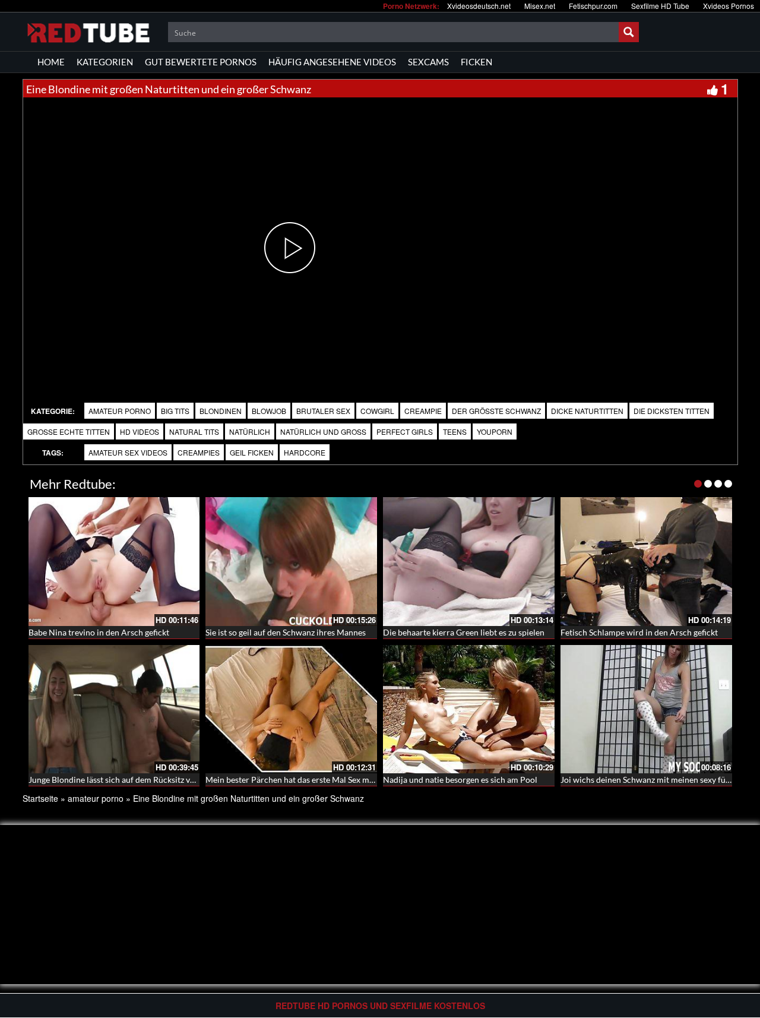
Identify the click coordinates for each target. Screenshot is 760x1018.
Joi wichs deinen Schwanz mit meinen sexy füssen (651, 779)
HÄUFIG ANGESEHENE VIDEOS (332, 61)
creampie (423, 411)
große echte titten (68, 431)
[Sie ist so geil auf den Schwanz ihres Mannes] (291, 561)
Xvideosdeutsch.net (479, 5)
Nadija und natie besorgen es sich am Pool (460, 779)
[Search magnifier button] (629, 32)
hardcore (304, 452)
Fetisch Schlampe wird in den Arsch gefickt (639, 632)
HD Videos (139, 431)
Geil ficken (252, 452)
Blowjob (269, 411)
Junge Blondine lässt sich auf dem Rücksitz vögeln (119, 779)
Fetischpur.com (593, 5)
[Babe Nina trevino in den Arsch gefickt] (114, 561)
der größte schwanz (496, 411)
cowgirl (377, 411)
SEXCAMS (428, 61)
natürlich (249, 431)
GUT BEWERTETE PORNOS (200, 61)
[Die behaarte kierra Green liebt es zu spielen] (469, 561)
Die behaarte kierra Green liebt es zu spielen (463, 632)
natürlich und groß (323, 431)
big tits (175, 411)
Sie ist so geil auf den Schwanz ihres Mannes (285, 632)
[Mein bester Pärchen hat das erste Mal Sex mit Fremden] (291, 709)
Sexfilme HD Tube (660, 5)
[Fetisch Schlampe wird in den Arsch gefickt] (646, 561)
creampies (199, 452)
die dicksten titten (672, 411)
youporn (494, 431)
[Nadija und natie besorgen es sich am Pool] (469, 709)
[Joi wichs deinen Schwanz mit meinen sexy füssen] (646, 709)
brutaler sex (323, 411)
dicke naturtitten (587, 411)
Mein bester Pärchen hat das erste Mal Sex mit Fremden (307, 779)
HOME (51, 61)
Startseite (40, 798)
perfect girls (404, 431)
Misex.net (539, 5)
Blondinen (221, 411)
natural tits (194, 431)
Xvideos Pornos (728, 5)
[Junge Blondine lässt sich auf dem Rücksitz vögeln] (114, 709)
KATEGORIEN (105, 61)
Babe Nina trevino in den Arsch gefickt (98, 632)
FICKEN (476, 61)
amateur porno (119, 411)
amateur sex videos (127, 452)
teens (455, 431)
